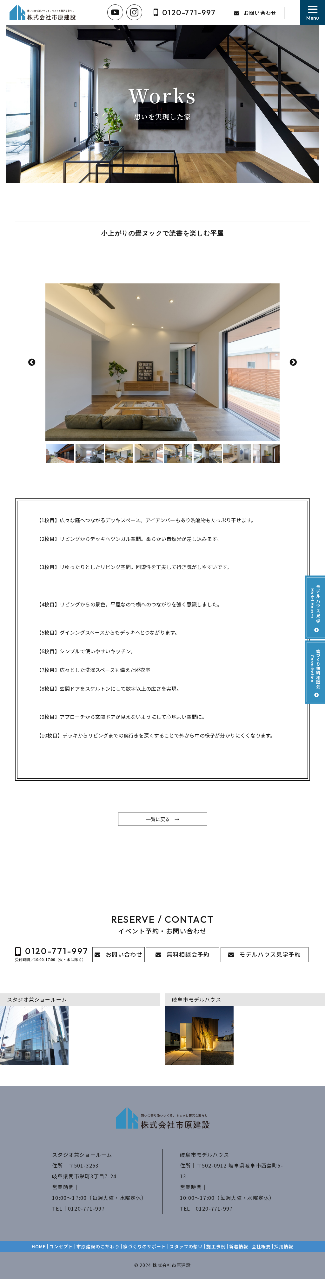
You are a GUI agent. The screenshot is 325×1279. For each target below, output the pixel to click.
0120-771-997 (86, 1208)
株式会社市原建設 (171, 1265)
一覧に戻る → (162, 819)
